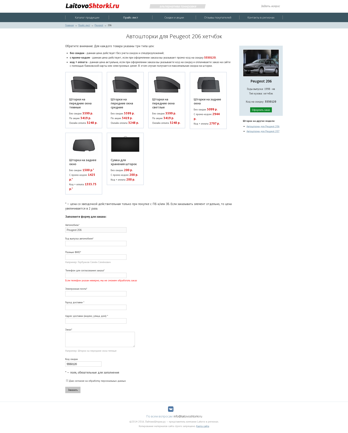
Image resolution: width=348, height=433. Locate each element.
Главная (69, 25)
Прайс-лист (84, 25)
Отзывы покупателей (217, 17)
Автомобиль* (72, 225)
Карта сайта (202, 426)
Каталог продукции (87, 17)
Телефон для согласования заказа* (85, 270)
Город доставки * (74, 302)
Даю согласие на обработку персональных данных (97, 380)
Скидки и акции (174, 17)
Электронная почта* (76, 288)
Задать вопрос (270, 6)
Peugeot (99, 25)
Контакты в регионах (261, 17)
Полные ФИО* (73, 252)
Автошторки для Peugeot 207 (262, 131)
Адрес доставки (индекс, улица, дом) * (86, 316)
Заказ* (68, 329)
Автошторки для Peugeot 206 (262, 126)
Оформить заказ (261, 109)
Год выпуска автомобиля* (79, 238)
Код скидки (71, 359)
